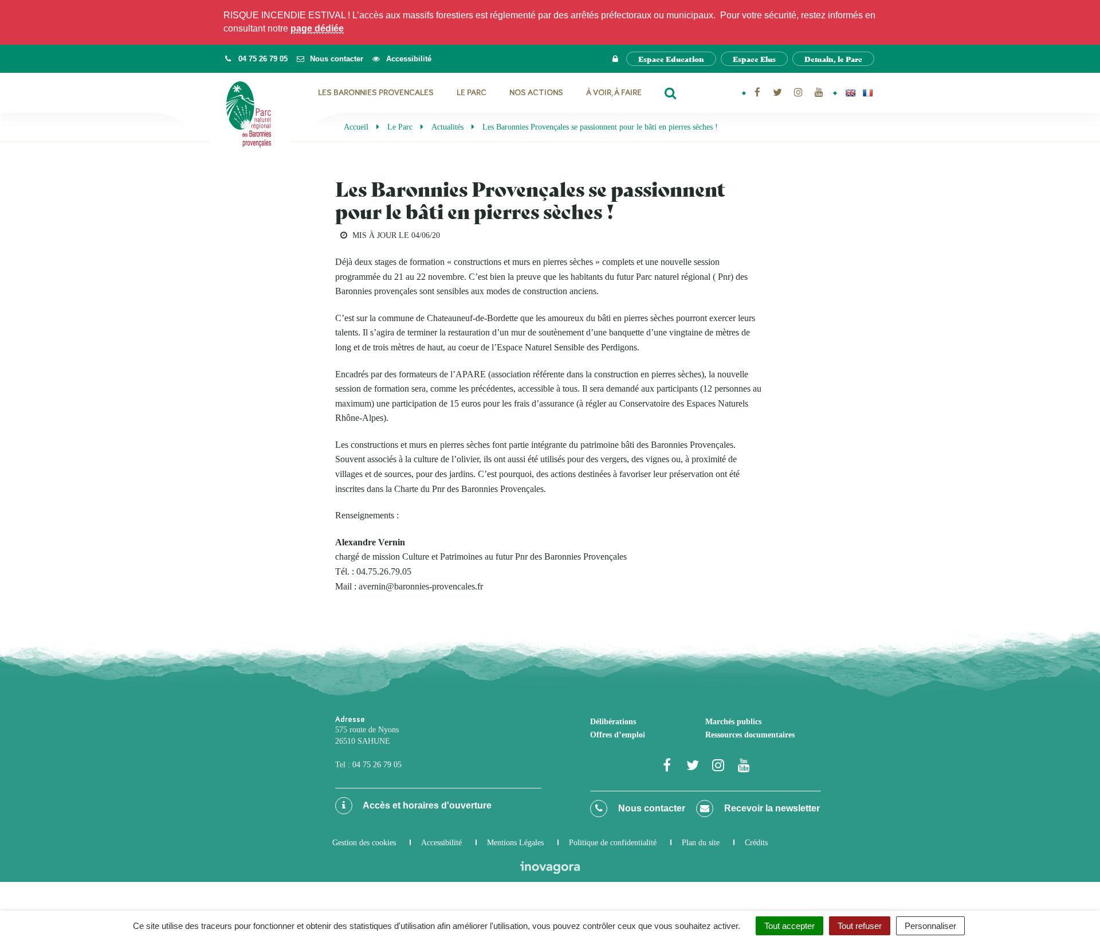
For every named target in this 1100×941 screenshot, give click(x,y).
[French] (867, 92)
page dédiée (317, 28)
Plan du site (701, 842)
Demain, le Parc (833, 58)
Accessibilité (441, 842)
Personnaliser (930, 926)
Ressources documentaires (750, 735)
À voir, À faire (614, 92)
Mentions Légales (515, 842)
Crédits (756, 842)
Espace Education (671, 58)
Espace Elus (754, 58)
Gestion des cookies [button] (364, 842)
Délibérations (613, 721)
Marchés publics (733, 721)
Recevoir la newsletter (771, 808)
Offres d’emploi (617, 735)
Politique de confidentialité (613, 842)
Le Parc (471, 92)
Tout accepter (789, 926)
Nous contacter (650, 808)
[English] (850, 92)
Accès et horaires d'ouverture (426, 805)
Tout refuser (860, 926)
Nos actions (536, 92)
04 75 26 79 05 (377, 764)
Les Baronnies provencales (376, 92)
